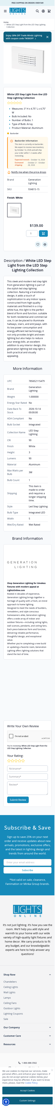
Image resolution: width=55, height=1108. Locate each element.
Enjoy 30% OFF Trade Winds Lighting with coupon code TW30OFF (24, 37)
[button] (27, 974)
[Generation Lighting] (27, 564)
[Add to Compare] (45, 244)
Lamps (7, 997)
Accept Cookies (27, 1090)
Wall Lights (9, 992)
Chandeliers (10, 981)
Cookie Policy (31, 1082)
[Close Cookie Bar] (52, 1070)
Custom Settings (27, 1100)
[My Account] (43, 11)
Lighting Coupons (13, 1013)
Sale (6, 1019)
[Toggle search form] (37, 11)
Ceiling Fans (10, 1003)
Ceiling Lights (11, 987)
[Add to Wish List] (38, 244)
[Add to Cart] (43, 233)
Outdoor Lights (12, 1008)
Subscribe (27, 870)
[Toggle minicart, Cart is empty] (49, 11)
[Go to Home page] (17, 11)
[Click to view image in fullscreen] (27, 59)
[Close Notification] (47, 37)
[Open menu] (5, 11)
